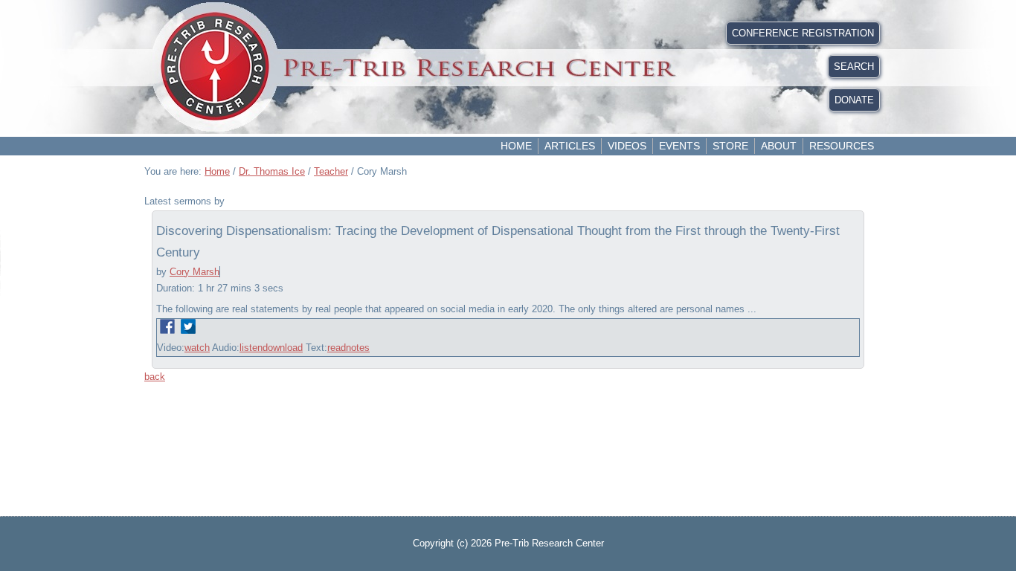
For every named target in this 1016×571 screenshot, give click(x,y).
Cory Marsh (194, 271)
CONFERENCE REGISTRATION (803, 33)
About (779, 146)
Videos (627, 146)
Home (516, 146)
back (154, 376)
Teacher (331, 171)
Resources (841, 146)
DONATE (854, 100)
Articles (569, 146)
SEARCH (854, 66)
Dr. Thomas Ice (272, 171)
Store (730, 146)
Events (679, 146)
